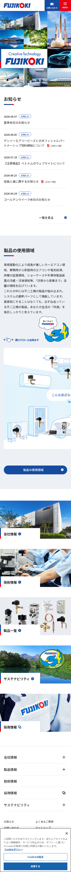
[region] (35, 850)
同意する (35, 866)
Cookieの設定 (35, 857)
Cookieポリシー (14, 849)
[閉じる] (67, 833)
